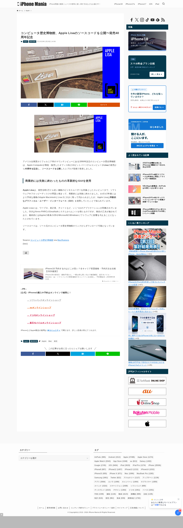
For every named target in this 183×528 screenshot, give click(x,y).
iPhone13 (131, 469)
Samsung (101, 478)
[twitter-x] (137, 20)
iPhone (155, 465)
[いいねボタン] (26, 253)
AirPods (100, 457)
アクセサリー (132, 478)
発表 (121, 498)
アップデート (151, 478)
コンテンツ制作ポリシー (80, 508)
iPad (125, 465)
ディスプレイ (102, 490)
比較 (148, 494)
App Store (120, 461)
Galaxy (145, 461)
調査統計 (134, 498)
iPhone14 (147, 469)
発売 (55, 341)
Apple (26, 41)
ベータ (148, 490)
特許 (98, 498)
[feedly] (157, 20)
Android (115, 457)
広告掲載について (137, 508)
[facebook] (131, 20)
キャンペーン (130, 482)
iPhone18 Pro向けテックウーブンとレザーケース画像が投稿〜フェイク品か (154, 200)
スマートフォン (119, 486)
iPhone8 (100, 469)
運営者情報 (51, 508)
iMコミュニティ (53, 330)
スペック (100, 486)
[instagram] (142, 20)
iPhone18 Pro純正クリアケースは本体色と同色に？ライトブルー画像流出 (154, 176)
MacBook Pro (145, 473)
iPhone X (116, 473)
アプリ (99, 482)
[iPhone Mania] (32, 4)
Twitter (116, 478)
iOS (113, 465)
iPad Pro (139, 465)
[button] (29, 105)
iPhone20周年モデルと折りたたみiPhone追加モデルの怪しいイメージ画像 (154, 211)
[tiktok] (147, 20)
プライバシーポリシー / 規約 (103, 508)
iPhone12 (115, 469)
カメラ (113, 482)
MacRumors (63, 240)
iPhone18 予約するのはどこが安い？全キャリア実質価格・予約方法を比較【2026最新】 (80, 270)
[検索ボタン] (163, 4)
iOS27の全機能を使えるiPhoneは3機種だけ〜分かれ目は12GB (154, 165)
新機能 (136, 494)
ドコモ (134, 490)
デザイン (119, 490)
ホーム (41, 508)
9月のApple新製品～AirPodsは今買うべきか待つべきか (154, 187)
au (133, 461)
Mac (50, 341)
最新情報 (32, 41)
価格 (111, 494)
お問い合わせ (63, 508)
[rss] (163, 20)
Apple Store (145, 457)
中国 (99, 494)
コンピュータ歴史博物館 (41, 240)
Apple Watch (102, 461)
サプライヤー (149, 482)
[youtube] (152, 20)
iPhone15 (100, 473)
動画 (123, 494)
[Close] (1, 514)
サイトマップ (122, 508)
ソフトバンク (138, 486)
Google (100, 465)
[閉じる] (178, 499)
